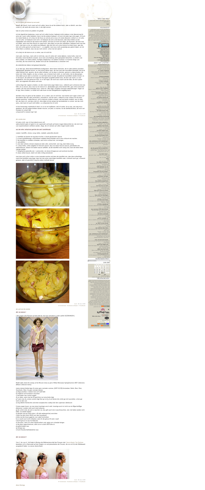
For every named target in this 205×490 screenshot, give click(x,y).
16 (104, 269)
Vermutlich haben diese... (102, 92)
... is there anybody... (103, 81)
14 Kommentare (62, 115)
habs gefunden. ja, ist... (103, 166)
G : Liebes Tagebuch (103, 70)
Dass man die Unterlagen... (102, 195)
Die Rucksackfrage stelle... (102, 135)
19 (95, 271)
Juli (105, 274)
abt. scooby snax (21, 119)
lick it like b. (106, 56)
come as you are (104, 50)
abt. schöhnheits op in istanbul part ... (99, 141)
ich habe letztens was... (103, 130)
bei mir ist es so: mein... (102, 185)
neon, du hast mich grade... (102, 239)
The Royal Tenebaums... (103, 162)
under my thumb (105, 58)
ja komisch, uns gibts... (103, 102)
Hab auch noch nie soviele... (101, 190)
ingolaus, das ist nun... (103, 125)
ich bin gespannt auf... (103, 253)
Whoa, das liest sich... (103, 249)
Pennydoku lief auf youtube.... (101, 171)
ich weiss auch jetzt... (103, 213)
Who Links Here (96, 316)
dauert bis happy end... (103, 244)
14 (99, 269)
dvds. (107, 158)
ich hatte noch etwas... (103, 199)
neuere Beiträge (21, 19)
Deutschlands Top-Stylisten (74, 442)
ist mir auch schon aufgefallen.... (100, 122)
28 (99, 272)
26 (95, 272)
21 (99, 271)
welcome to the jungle (103, 59)
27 (97, 272)
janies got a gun (105, 54)
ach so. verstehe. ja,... (103, 218)
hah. (108, 84)
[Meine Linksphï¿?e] (105, 327)
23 (104, 271)
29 (102, 272)
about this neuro (105, 49)
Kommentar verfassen (72, 115)
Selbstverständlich (104, 76)
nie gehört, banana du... (103, 97)
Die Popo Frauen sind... (103, 110)
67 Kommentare (62, 481)
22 (102, 271)
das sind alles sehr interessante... (100, 209)
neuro (75, 113)
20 (97, 271)
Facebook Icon (105, 42)
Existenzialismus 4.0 (103, 64)
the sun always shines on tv (101, 57)
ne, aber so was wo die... (102, 223)
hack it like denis (104, 52)
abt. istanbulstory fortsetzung (101, 116)
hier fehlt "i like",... (104, 154)
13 (97, 269)
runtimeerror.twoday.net (103, 48)
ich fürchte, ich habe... (103, 176)
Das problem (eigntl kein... (102, 181)
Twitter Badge (97, 42)
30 (104, 272)
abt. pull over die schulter (23, 309)
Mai (99, 274)
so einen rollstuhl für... (103, 204)
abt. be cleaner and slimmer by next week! (28, 22)
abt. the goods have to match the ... (100, 148)
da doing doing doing (103, 51)
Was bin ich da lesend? (103, 107)
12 (95, 269)
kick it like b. (105, 55)
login (107, 24)
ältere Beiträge (20, 485)
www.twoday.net (105, 61)
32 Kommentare (62, 305)
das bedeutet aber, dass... (102, 228)
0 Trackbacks (82, 115)
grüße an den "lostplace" (102, 88)
